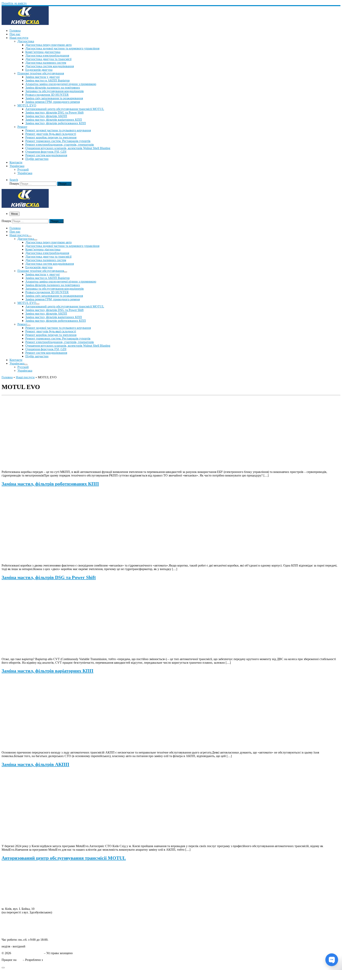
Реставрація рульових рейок (20, 880)
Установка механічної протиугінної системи (31, 898)
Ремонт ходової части (16, 870)
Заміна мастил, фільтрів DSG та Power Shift (49, 577)
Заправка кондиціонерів (18, 887)
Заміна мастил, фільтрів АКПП (35, 764)
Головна (7, 377)
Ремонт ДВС (10, 866)
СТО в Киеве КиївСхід (27, 953)
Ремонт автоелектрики (17, 891)
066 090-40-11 (11, 922)
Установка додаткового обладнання (25, 895)
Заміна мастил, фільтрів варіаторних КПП (47, 670)
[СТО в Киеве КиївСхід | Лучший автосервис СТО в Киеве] (25, 24)
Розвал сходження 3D (16, 884)
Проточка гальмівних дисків (21, 877)
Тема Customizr (54, 959)
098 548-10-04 (11, 919)
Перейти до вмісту (14, 3)
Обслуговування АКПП (18, 873)
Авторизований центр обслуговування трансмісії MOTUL (64, 858)
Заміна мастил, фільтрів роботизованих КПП (50, 483)
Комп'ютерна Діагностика (19, 902)
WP (19, 959)
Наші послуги (25, 377)
